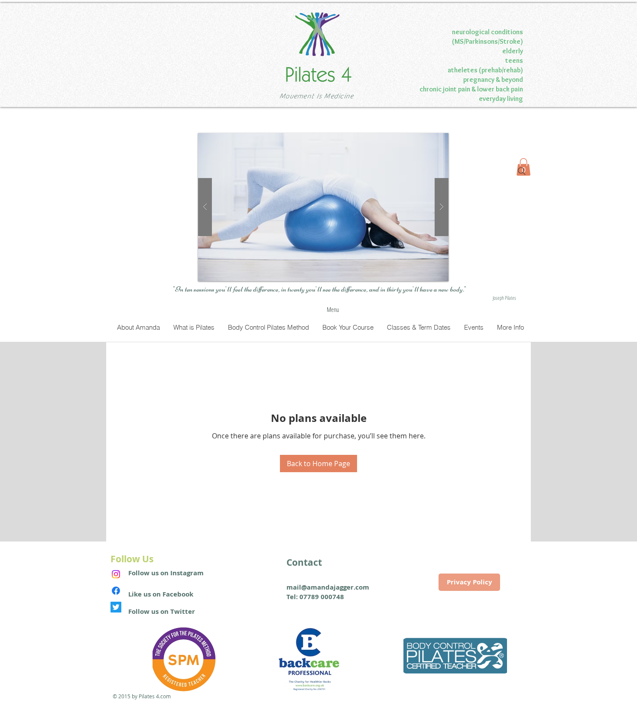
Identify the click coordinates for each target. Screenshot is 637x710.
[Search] (522, 171)
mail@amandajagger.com (327, 587)
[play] (425, 140)
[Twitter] (115, 607)
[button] (323, 207)
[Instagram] (115, 574)
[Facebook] (115, 590)
